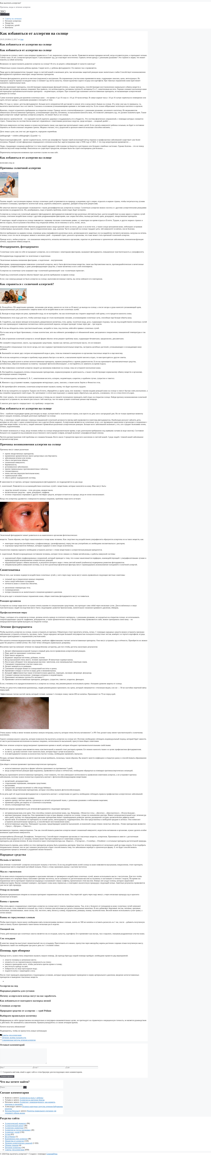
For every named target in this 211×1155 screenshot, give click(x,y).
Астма (7, 1134)
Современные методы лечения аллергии (19, 1040)
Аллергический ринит (14, 1126)
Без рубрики (10, 1137)
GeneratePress (51, 1154)
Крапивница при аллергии (16, 1139)
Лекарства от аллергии (14, 1141)
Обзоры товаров (11, 1145)
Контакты (9, 27)
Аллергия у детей (12, 25)
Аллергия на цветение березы (32, 1100)
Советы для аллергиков (11, 1035)
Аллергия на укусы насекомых (18, 1130)
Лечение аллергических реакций (18, 1143)
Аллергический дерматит (15, 1123)
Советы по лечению (13, 19)
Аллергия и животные (14, 1128)
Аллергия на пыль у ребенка (31, 1098)
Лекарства (9, 23)
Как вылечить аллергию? (10, 3)
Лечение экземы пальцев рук (14, 1038)
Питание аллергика (13, 21)
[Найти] (25, 1087)
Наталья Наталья (12, 1111)
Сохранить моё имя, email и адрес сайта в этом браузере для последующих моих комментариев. (42, 1072)
